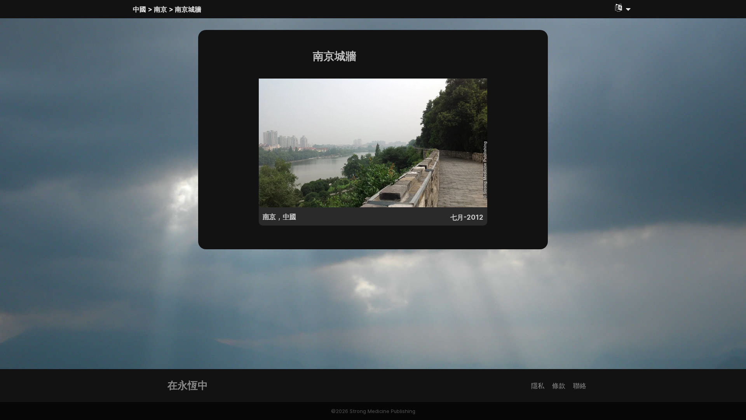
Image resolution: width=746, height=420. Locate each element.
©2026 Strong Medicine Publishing (373, 411)
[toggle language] (622, 8)
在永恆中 (187, 385)
